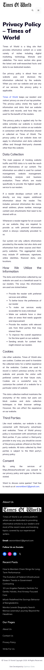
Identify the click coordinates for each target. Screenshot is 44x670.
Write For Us (9, 649)
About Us (7, 629)
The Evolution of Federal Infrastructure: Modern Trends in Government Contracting (21, 580)
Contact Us (8, 635)
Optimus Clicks (29, 667)
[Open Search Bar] (32, 10)
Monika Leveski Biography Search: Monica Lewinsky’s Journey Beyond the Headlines (21, 610)
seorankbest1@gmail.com (27, 486)
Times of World (10, 97)
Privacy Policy (9, 642)
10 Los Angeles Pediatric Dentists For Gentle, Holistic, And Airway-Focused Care (20, 591)
